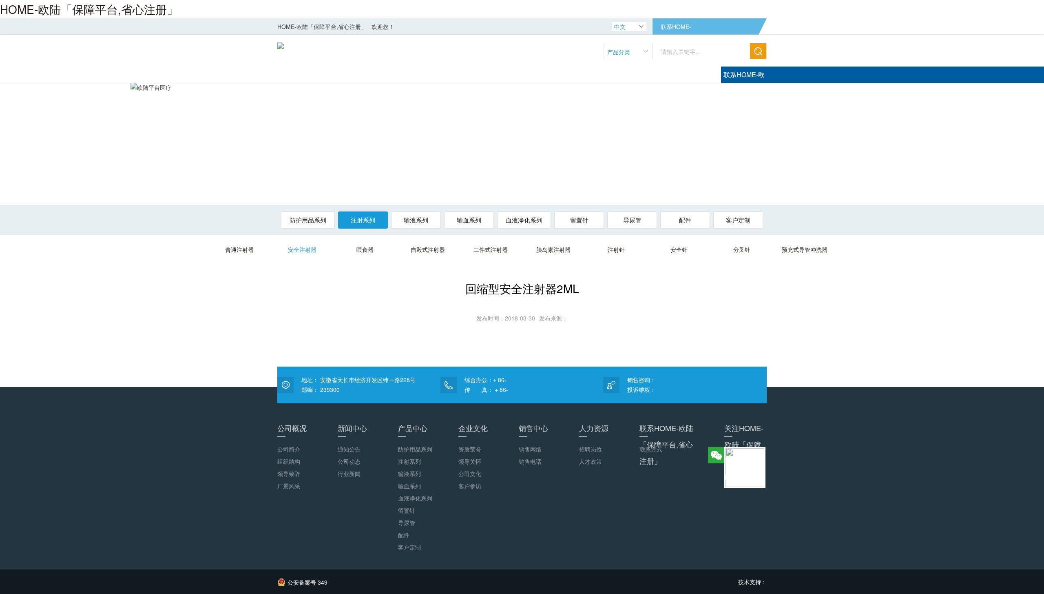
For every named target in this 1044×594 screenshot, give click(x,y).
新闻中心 (352, 428)
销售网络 (530, 449)
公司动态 (349, 461)
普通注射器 (239, 249)
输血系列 (469, 220)
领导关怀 (469, 461)
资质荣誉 (469, 449)
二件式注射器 (490, 249)
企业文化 (473, 428)
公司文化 (469, 473)
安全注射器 (302, 249)
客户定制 (738, 220)
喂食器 (365, 249)
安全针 (679, 249)
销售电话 (530, 461)
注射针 (616, 249)
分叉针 (741, 249)
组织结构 (288, 461)
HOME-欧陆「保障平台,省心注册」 (89, 9)
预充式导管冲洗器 (804, 249)
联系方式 (650, 449)
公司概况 (292, 428)
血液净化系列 (524, 220)
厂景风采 (288, 486)
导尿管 (632, 220)
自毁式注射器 (428, 249)
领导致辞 (288, 473)
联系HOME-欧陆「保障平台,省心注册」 (676, 28)
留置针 (579, 220)
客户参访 (469, 486)
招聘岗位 (590, 449)
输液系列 (416, 220)
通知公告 (349, 449)
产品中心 (412, 428)
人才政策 (590, 461)
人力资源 (593, 428)
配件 (685, 220)
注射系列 (363, 220)
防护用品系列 (308, 220)
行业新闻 (349, 473)
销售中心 (533, 428)
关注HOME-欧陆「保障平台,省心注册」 (743, 430)
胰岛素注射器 (553, 249)
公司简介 (288, 449)
